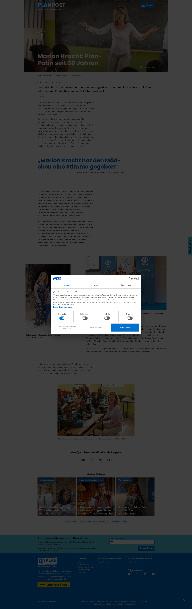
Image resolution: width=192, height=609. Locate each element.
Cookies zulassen (125, 327)
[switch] (85, 318)
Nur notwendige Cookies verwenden (67, 328)
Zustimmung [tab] (66, 285)
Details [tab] (96, 285)
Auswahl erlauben (96, 327)
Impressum (68, 307)
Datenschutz (58, 307)
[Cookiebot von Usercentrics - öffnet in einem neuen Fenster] (130, 278)
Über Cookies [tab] (126, 285)
